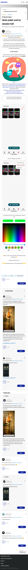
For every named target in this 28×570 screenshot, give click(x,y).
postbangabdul (20, 275)
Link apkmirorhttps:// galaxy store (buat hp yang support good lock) (14, 88)
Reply (21, 351)
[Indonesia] (4, 2)
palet (12, 275)
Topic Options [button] (23, 13)
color (6, 275)
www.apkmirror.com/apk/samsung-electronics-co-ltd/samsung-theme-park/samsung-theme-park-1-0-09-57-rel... (14, 85)
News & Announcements (16, 33)
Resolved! (10, 14)
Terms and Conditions (6, 558)
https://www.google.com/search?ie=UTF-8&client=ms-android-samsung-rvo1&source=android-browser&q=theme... (14, 92)
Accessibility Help (5, 556)
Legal (2, 563)
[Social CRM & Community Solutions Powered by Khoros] (23, 551)
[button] (23, 31)
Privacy (2, 561)
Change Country (5, 565)
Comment (22, 283)
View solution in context (8, 343)
